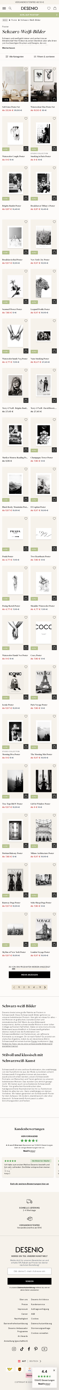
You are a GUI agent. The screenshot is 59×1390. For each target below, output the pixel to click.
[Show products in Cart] (55, 8)
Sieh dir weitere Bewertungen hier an (29, 1184)
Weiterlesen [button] (8, 48)
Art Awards (23, 1336)
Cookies (35, 1319)
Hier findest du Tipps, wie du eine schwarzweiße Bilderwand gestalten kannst (27, 1043)
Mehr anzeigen (29, 975)
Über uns (24, 1299)
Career (24, 1314)
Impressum (23, 1309)
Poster (14, 20)
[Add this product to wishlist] (25, 69)
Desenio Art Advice (40, 1299)
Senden (29, 1281)
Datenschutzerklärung (26, 1287)
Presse (25, 1304)
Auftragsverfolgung (40, 1309)
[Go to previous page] (14, 987)
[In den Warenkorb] (25, 99)
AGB (33, 1314)
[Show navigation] (4, 8)
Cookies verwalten (39, 1333)
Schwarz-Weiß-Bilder (30, 20)
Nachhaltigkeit (21, 1319)
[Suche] (10, 8)
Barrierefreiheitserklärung (16, 1323)
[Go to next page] (45, 987)
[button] (44, 1378)
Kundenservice (38, 1304)
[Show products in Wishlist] (49, 8)
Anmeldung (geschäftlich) (16, 1341)
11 (40, 987)
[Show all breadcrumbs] (5, 20)
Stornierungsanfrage (40, 1328)
